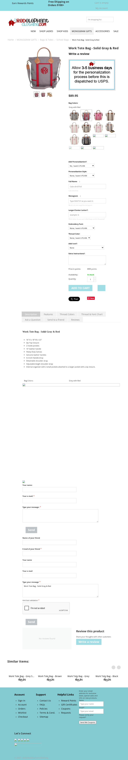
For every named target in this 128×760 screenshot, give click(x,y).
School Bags (63, 39)
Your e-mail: (27, 496)
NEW (33, 31)
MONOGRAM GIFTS (82, 31)
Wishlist (22, 725)
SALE (115, 31)
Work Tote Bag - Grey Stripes (21, 688)
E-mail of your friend (31, 549)
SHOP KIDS (62, 31)
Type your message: (30, 507)
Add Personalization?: (78, 162)
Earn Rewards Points (23, 3)
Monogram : (75, 196)
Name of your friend (31, 538)
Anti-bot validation (30, 600)
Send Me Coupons (87, 735)
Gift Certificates (69, 717)
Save (92, 298)
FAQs (42, 717)
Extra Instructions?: (77, 253)
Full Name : (74, 181)
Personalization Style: (78, 171)
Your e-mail (27, 571)
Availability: (73, 274)
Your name (27, 560)
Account (22, 717)
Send (31, 530)
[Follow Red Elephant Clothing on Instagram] (18, 752)
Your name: (27, 485)
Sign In (21, 713)
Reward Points (68, 713)
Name (81, 713)
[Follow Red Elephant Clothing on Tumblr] (28, 752)
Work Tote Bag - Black (107, 688)
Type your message (30, 582)
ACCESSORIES (103, 31)
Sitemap (44, 729)
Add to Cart (80, 288)
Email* (81, 720)
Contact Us (45, 713)
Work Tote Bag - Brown (50, 688)
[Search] (111, 20)
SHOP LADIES (46, 31)
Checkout (23, 729)
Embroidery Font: (76, 224)
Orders (21, 721)
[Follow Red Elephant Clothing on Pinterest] (22, 752)
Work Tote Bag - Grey (78, 688)
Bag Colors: (73, 103)
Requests (66, 725)
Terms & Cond (47, 725)
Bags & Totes (46, 39)
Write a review (79, 54)
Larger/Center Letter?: (78, 210)
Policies (43, 721)
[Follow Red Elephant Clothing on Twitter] (15, 752)
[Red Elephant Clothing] (28, 22)
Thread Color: (74, 234)
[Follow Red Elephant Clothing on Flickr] (25, 752)
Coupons (65, 721)
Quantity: (72, 279)
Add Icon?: (73, 243)
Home (11, 39)
